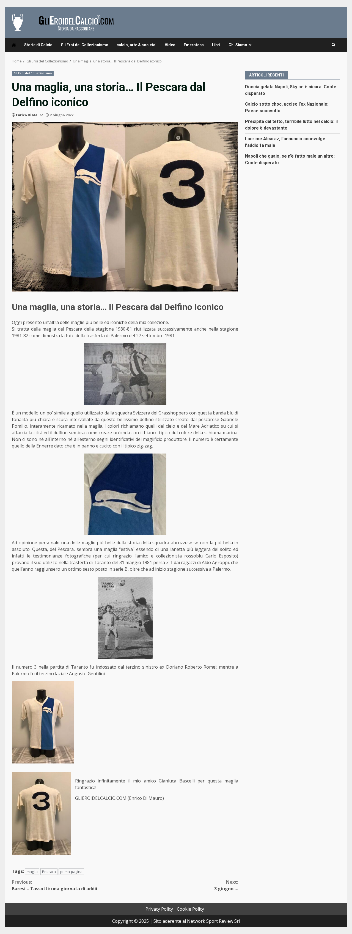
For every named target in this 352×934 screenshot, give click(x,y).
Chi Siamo (238, 45)
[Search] (333, 45)
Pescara (49, 871)
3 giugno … (226, 885)
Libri (216, 45)
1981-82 (20, 336)
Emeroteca (194, 45)
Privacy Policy (159, 909)
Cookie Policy (190, 909)
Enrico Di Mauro (29, 115)
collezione (157, 322)
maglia (32, 871)
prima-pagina (71, 871)
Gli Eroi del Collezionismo (84, 45)
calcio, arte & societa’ (136, 45)
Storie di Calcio (38, 45)
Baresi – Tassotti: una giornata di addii (54, 885)
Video (170, 45)
